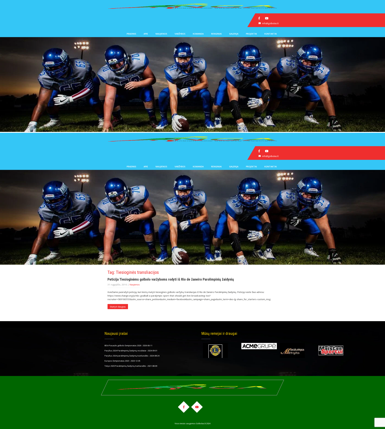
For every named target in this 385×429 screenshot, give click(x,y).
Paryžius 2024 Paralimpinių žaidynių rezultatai (125, 350)
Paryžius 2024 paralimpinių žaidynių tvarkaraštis (126, 355)
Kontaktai (270, 33)
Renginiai (216, 33)
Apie (146, 33)
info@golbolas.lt (270, 23)
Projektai (251, 33)
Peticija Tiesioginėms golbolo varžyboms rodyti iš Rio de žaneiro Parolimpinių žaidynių (171, 279)
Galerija (233, 33)
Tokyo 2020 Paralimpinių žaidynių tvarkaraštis (125, 366)
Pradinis (131, 33)
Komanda (198, 33)
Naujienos (161, 33)
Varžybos (180, 33)
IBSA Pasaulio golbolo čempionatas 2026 (123, 345)
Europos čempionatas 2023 (117, 360)
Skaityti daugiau (118, 306)
